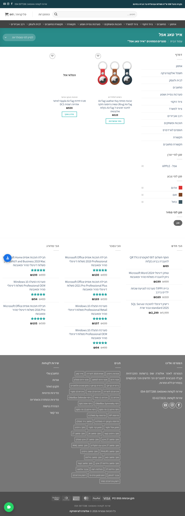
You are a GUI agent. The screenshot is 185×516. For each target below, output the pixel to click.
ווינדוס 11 (115, 397)
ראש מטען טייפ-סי (97, 475)
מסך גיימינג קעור (111, 433)
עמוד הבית (176, 41)
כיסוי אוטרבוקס (85, 403)
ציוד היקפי (147, 24)
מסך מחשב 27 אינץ (110, 439)
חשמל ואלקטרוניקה (171, 73)
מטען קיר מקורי (95, 427)
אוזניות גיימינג (113, 373)
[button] (44, 14)
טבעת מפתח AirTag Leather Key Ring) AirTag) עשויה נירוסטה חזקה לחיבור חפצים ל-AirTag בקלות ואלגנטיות (115, 106)
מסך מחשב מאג (112, 457)
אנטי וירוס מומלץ (81, 379)
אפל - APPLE (169, 166)
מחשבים (161, 24)
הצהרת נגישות (51, 406)
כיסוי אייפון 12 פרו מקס (109, 409)
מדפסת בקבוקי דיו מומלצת (107, 421)
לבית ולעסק (35, 24)
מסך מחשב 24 (94, 433)
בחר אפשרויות (115, 121)
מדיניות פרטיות (50, 393)
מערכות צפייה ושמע (90, 24)
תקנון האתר (52, 386)
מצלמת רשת (97, 469)
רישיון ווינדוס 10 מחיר (110, 481)
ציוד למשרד (132, 24)
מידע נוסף (69, 114)
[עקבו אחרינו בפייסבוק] (11, 4)
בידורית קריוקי (113, 385)
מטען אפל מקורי (112, 427)
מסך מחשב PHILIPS (110, 451)
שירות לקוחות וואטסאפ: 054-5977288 (31, 4)
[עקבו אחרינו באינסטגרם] (8, 4)
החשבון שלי (52, 373)
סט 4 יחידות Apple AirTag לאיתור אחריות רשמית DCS (69, 102)
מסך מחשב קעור (85, 463)
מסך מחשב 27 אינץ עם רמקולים (105, 445)
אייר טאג (79, 373)
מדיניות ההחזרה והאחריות (44, 400)
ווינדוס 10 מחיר (93, 391)
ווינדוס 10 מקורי (77, 391)
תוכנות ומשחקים (113, 24)
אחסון (173, 24)
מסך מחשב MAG (80, 445)
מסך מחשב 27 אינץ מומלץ (87, 439)
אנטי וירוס (115, 379)
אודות (55, 380)
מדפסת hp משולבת (97, 415)
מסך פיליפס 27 (112, 469)
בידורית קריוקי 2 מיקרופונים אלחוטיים (87, 385)
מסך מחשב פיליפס (93, 457)
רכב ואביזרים (18, 24)
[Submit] (56, 14)
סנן (178, 222)
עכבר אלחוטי (82, 469)
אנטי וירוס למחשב (99, 379)
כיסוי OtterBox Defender (80, 397)
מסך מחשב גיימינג (89, 451)
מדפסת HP (114, 415)
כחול (174, 202)
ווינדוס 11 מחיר (100, 397)
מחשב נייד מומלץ (84, 421)
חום (175, 195)
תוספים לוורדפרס (172, 130)
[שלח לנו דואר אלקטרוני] (4, 4)
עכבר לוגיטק (113, 475)
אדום (174, 188)
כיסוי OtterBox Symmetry (107, 403)
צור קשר (54, 413)
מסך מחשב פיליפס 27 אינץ (107, 463)
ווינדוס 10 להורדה (111, 391)
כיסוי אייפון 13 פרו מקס (86, 409)
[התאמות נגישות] (8, 258)
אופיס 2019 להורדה (95, 373)
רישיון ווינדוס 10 (79, 475)
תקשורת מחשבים (54, 24)
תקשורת (71, 24)
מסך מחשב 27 (78, 433)
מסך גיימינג (80, 427)
